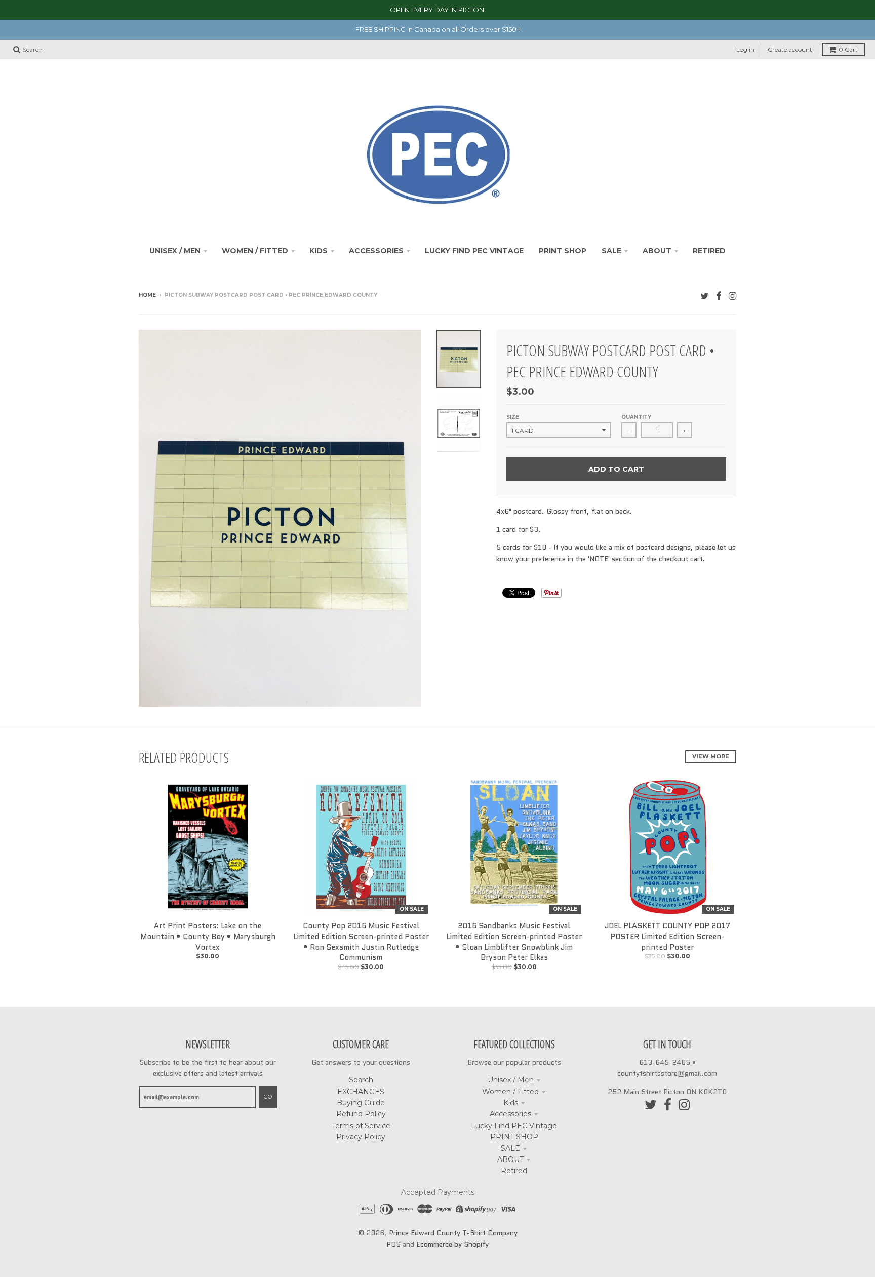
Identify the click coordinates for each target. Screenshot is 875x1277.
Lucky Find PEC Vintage (514, 1125)
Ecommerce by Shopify (452, 1244)
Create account (790, 49)
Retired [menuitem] (709, 250)
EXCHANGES (360, 1091)
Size (512, 417)
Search (361, 1080)
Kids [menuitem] (318, 250)
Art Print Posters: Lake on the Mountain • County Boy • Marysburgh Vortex (207, 936)
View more (710, 756)
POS (393, 1244)
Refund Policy (361, 1113)
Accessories (510, 1113)
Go (268, 1096)
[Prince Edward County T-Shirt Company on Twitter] (704, 296)
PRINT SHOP (514, 1136)
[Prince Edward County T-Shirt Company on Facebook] (719, 296)
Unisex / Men (511, 1080)
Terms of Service (361, 1125)
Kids (510, 1102)
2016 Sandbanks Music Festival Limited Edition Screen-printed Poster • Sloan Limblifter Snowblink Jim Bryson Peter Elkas (514, 941)
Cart (848, 49)
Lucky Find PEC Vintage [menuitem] (474, 250)
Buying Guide (361, 1102)
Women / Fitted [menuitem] (255, 250)
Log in (745, 49)
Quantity (636, 417)
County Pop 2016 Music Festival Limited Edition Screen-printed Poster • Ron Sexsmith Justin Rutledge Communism (361, 941)
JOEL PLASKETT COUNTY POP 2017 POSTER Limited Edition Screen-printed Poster (667, 936)
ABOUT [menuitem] (657, 250)
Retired (514, 1170)
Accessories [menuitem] (376, 250)
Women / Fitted (510, 1091)
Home (147, 295)
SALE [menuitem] (611, 250)
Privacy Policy (360, 1136)
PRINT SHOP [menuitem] (562, 250)
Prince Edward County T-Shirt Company (453, 1233)
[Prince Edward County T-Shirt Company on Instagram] (732, 296)
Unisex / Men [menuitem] (175, 250)
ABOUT (510, 1159)
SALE (510, 1148)
